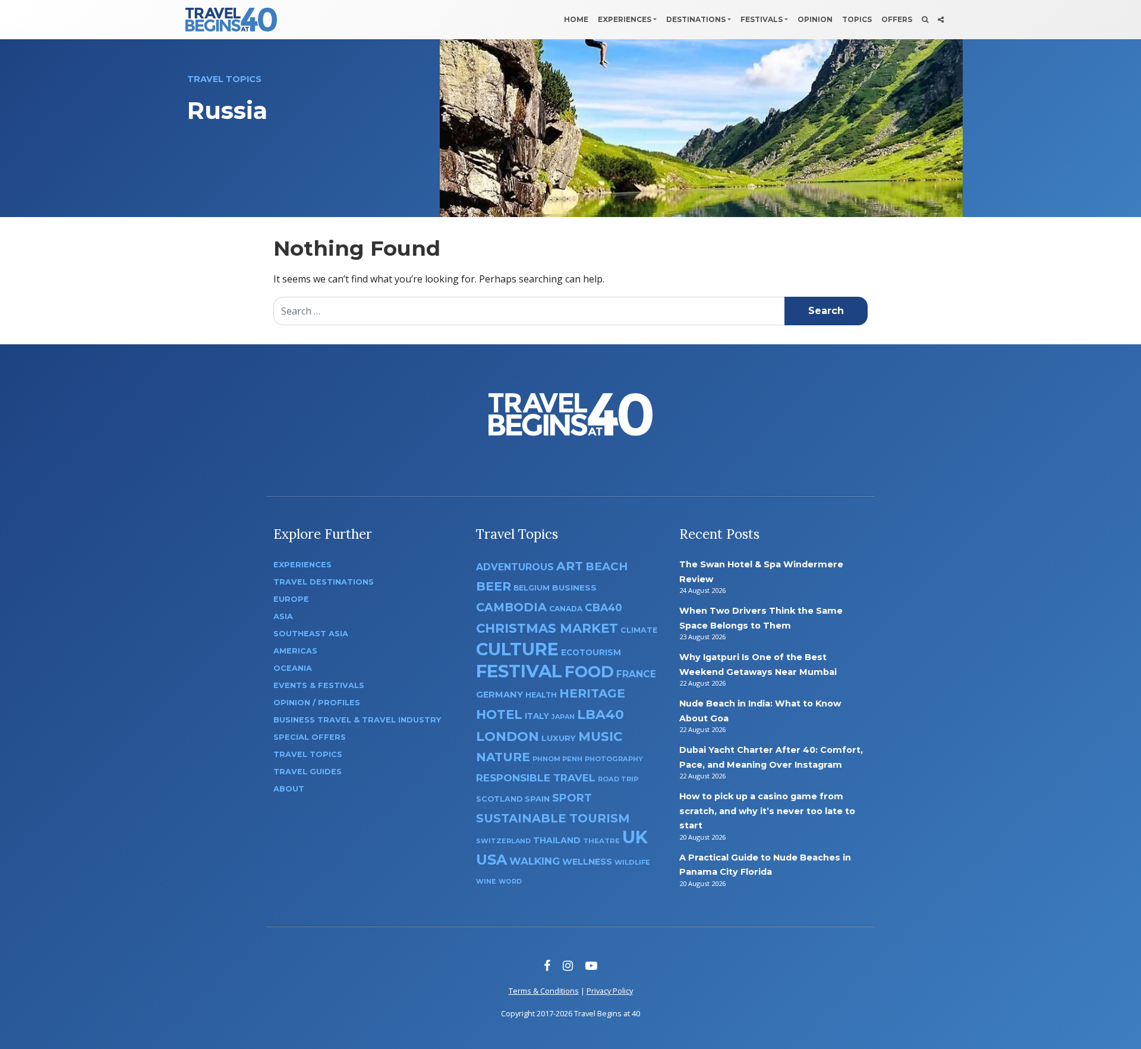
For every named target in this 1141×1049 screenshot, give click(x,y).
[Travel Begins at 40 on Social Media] (940, 20)
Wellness (587, 861)
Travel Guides (307, 771)
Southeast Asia (310, 633)
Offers (896, 19)
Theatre (601, 841)
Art (569, 565)
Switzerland (503, 841)
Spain (537, 798)
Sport (572, 798)
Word (510, 881)
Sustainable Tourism (553, 818)
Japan (563, 717)
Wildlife (632, 862)
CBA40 (603, 607)
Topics (857, 19)
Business (574, 587)
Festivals (761, 19)
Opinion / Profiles (316, 702)
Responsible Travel (535, 778)
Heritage (592, 693)
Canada (565, 608)
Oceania (292, 668)
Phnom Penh (557, 759)
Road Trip (618, 779)
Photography (614, 759)
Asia (283, 616)
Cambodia (511, 607)
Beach (606, 566)
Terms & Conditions (544, 990)
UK (635, 837)
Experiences (624, 19)
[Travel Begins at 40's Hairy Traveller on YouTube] (591, 965)
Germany (499, 694)
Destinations (696, 19)
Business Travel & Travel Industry (357, 719)
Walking (534, 861)
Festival (519, 671)
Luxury (558, 738)
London (507, 736)
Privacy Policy (610, 990)
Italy (537, 716)
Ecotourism (591, 652)
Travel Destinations (323, 581)
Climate (638, 630)
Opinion (815, 19)
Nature (503, 756)
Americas (295, 650)
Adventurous (515, 567)
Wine (486, 881)
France (636, 674)
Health (541, 694)
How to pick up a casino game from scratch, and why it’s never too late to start (767, 811)
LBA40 (600, 714)
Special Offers (309, 737)
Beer (493, 586)
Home (576, 19)
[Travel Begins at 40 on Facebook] (547, 965)
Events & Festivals (318, 685)
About (288, 788)
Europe (291, 599)
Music (600, 736)
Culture (517, 649)
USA (491, 859)
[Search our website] (925, 20)
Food (589, 671)
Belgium (531, 587)
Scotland (499, 798)
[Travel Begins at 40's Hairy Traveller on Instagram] (568, 965)
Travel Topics (307, 754)
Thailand (557, 840)
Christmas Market (547, 628)
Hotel (499, 714)
